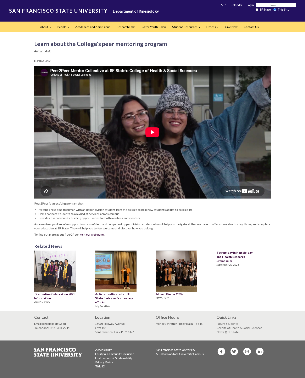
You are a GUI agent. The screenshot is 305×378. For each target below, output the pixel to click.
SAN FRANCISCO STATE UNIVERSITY (58, 11)
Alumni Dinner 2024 (169, 294)
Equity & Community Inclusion (114, 354)
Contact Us (251, 27)
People (64, 28)
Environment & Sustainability (114, 358)
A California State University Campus (180, 354)
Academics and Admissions (92, 27)
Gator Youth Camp (154, 27)
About (47, 28)
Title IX (100, 366)
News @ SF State (228, 332)
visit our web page (92, 234)
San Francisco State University (175, 349)
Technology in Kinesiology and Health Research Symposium (234, 257)
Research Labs (126, 27)
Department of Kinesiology (136, 11)
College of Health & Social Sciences (239, 328)
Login (250, 5)
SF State (265, 9)
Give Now (231, 27)
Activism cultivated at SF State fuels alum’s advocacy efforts (114, 298)
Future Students (227, 323)
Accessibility (103, 349)
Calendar (236, 5)
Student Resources (187, 28)
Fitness (214, 28)
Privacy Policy (104, 362)
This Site (283, 9)
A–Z (223, 5)
